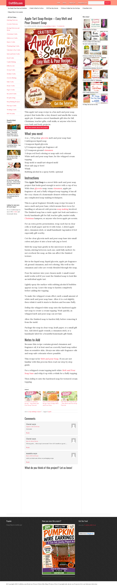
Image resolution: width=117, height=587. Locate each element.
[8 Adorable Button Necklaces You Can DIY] (95, 67)
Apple (49, 411)
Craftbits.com (22, 584)
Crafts (15, 212)
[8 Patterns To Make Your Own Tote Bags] (95, 54)
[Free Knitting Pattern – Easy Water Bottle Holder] (14, 144)
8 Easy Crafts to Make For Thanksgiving (92, 80)
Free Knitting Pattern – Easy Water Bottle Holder (13, 146)
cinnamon (48, 150)
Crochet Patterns (12, 24)
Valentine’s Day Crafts (13, 50)
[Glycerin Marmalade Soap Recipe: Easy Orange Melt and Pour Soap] (51, 396)
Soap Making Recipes (49, 26)
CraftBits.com (16, 3)
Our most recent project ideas (90, 44)
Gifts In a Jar (11, 66)
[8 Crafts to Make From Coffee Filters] (95, 40)
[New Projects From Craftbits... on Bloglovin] (86, 534)
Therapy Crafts (11, 105)
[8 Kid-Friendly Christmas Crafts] (95, 91)
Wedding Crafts (11, 110)
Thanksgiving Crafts (13, 46)
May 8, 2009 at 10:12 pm (32, 456)
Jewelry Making (11, 78)
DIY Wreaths (11, 113)
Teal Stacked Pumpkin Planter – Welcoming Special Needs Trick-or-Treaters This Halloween (12, 133)
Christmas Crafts (12, 34)
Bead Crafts (10, 58)
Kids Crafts (10, 82)
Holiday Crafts (11, 74)
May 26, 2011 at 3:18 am (32, 441)
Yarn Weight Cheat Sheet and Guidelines (17, 8)
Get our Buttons (85, 584)
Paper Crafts (11, 90)
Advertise (94, 584)
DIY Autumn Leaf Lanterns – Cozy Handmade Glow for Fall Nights (13, 196)
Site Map (45, 584)
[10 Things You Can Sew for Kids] (95, 103)
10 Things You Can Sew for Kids (90, 104)
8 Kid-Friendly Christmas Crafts (90, 92)
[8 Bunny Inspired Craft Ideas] (95, 28)
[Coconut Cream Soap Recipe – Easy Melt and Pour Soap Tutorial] (33, 396)
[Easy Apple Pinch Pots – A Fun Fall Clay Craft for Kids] (14, 168)
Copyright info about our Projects (68, 584)
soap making (62, 209)
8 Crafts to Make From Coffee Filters (91, 42)
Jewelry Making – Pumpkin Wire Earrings (51, 575)
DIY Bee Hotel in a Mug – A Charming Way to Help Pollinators (13, 157)
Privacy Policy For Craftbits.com (14, 525)
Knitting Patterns (12, 20)
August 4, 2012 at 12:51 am (32, 426)
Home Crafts (11, 86)
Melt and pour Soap (49, 359)
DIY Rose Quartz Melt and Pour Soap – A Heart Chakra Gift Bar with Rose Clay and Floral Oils (13, 182)
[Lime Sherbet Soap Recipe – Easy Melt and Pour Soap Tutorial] (69, 396)
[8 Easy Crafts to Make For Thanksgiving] (95, 79)
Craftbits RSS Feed (90, 525)
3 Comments (60, 26)
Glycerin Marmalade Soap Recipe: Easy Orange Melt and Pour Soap (50, 403)
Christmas (29, 218)
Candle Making (11, 62)
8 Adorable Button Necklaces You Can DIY (92, 68)
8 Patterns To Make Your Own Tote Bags (70, 8)
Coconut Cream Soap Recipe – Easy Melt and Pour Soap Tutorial (32, 403)
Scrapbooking (11, 98)
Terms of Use (53, 584)
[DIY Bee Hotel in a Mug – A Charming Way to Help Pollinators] (14, 155)
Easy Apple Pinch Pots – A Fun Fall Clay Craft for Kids (13, 170)
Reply (28, 433)
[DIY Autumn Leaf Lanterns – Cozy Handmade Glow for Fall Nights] (14, 193)
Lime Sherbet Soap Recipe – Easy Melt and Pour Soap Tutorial (69, 403)
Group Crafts (11, 70)
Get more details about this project (37, 127)
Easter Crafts (11, 42)
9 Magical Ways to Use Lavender (15, 12)
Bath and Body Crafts (13, 54)
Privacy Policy (37, 584)
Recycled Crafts (11, 94)
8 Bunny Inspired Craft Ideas (90, 29)
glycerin (44, 138)
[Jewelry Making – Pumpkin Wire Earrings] (59, 574)
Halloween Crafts (12, 38)
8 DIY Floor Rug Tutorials (52, 8)
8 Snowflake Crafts (87, 8)
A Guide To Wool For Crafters (37, 8)
